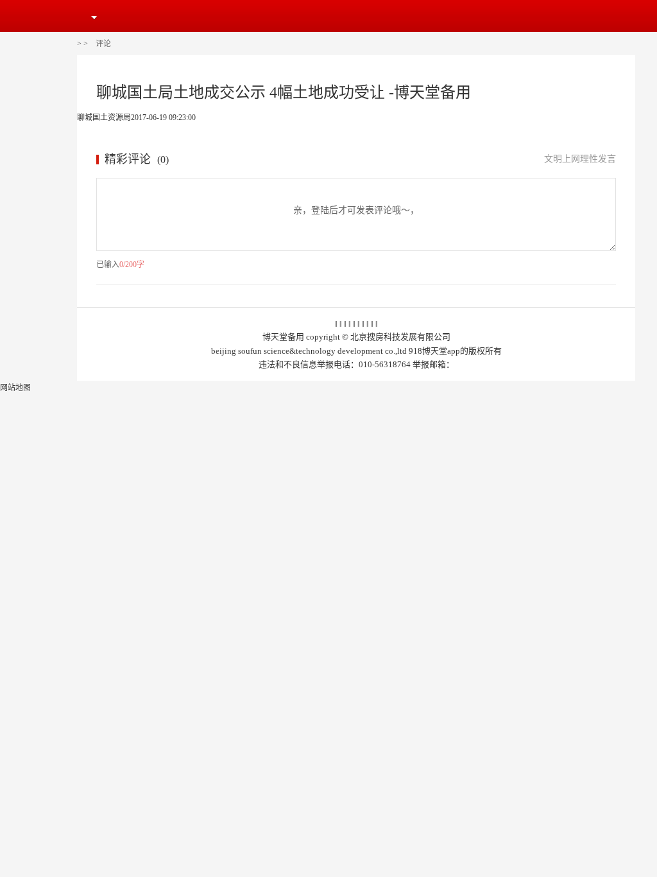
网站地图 (15, 387)
